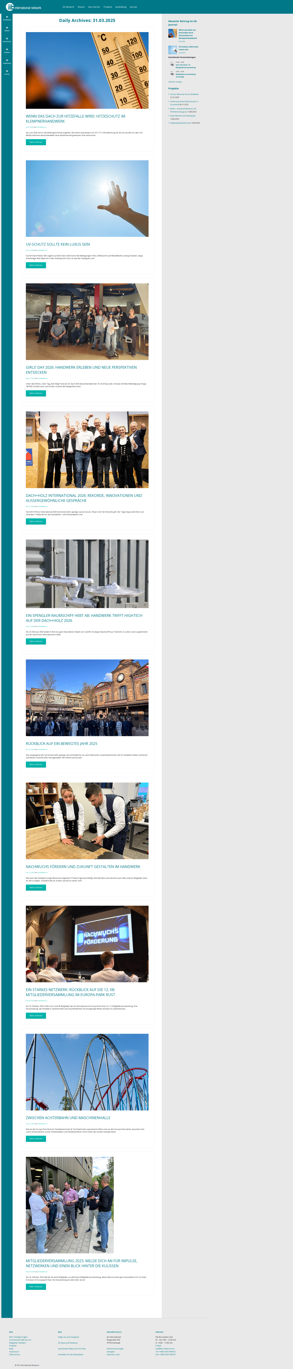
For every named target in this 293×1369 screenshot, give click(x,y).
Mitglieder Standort (17, 1343)
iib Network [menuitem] (68, 6)
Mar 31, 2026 (30, 506)
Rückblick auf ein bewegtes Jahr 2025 (61, 743)
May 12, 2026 (30, 378)
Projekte (12, 1345)
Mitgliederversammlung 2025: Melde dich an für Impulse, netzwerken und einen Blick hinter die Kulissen (81, 1263)
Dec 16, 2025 (30, 749)
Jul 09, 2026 (29, 127)
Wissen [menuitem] (81, 6)
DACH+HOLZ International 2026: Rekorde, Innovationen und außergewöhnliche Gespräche (84, 498)
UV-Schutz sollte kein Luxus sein (58, 244)
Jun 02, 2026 (30, 250)
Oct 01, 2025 (30, 1124)
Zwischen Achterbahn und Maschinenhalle (68, 1117)
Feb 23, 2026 (30, 626)
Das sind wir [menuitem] (94, 6)
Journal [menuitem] (133, 6)
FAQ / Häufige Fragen (18, 1337)
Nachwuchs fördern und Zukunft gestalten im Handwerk (83, 866)
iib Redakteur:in (41, 127)
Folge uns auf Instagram (68, 1337)
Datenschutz (14, 1354)
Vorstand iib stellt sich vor (20, 1340)
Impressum (14, 1351)
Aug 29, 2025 (30, 1272)
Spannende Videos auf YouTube (72, 1348)
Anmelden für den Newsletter (70, 1354)
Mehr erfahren (36, 142)
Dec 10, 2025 (30, 872)
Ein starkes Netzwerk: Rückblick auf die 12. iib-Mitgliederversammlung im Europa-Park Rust (70, 992)
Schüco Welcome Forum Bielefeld (184, 94)
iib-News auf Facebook (68, 1343)
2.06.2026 (182, 53)
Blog (11, 1348)
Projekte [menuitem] (108, 6)
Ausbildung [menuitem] (120, 6)
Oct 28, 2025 (30, 1001)
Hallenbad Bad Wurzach (180, 123)
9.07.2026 (182, 41)
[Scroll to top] (88, 1323)
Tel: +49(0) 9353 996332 (166, 1351)
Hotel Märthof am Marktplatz (183, 115)
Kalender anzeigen (175, 82)
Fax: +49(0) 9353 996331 (166, 1354)
